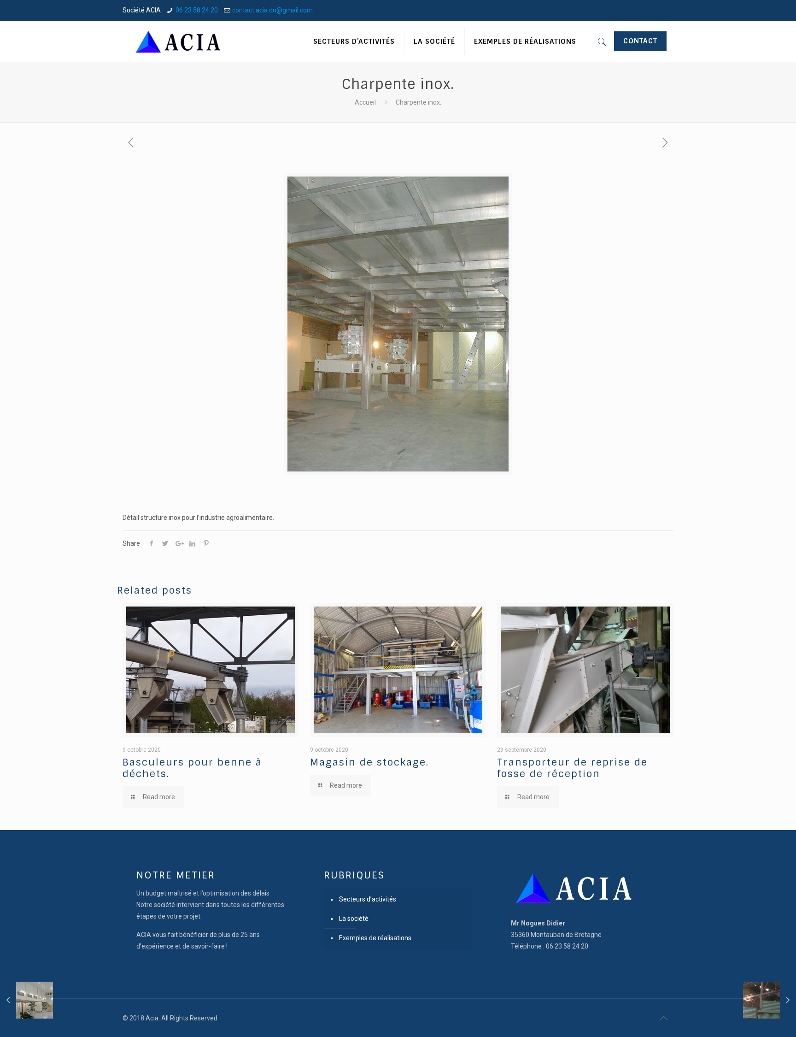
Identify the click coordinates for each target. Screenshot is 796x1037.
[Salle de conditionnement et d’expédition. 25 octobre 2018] (26, 1000)
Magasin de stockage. (369, 762)
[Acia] (179, 41)
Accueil (365, 102)
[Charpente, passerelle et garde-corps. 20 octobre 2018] (769, 1000)
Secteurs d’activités (367, 899)
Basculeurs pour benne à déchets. (192, 768)
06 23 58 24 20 (197, 10)
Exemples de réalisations (375, 938)
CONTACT (640, 41)
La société (354, 918)
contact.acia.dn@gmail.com (272, 10)
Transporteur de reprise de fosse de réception (572, 768)
